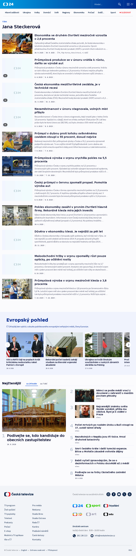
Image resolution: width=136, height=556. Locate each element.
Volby (37, 12)
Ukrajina (27, 12)
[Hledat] (119, 4)
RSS (130, 550)
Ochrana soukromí (37, 550)
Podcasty (8, 522)
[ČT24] (8, 4)
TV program (9, 505)
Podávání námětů (40, 531)
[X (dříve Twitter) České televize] (124, 494)
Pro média (37, 505)
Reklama (36, 509)
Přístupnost (52, 550)
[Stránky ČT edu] (108, 514)
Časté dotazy (38, 535)
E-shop (7, 531)
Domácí (47, 12)
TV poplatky (9, 514)
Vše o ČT (8, 539)
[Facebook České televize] (114, 494)
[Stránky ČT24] (78, 505)
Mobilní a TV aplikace (13, 535)
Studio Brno (37, 514)
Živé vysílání (9, 509)
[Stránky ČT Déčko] (77, 514)
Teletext (8, 518)
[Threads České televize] (130, 494)
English (24, 550)
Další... (101, 12)
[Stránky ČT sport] (93, 505)
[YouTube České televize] (119, 494)
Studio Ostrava (39, 518)
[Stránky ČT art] (91, 514)
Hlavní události (12, 12)
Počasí (91, 12)
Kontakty (36, 539)
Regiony (66, 12)
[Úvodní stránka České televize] (19, 494)
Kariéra (35, 526)
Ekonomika (79, 12)
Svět (56, 12)
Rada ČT (36, 522)
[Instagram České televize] (108, 494)
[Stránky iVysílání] (111, 505)
